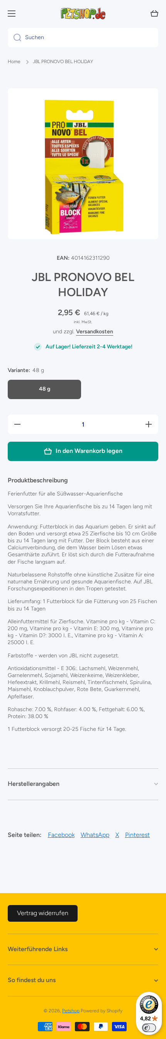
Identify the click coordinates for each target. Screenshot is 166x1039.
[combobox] (83, 37)
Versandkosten (94, 331)
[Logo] (83, 13)
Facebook (61, 834)
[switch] (149, 1028)
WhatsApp (95, 834)
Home (14, 61)
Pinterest (137, 834)
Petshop (71, 1010)
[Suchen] (14, 37)
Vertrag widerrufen (42, 913)
